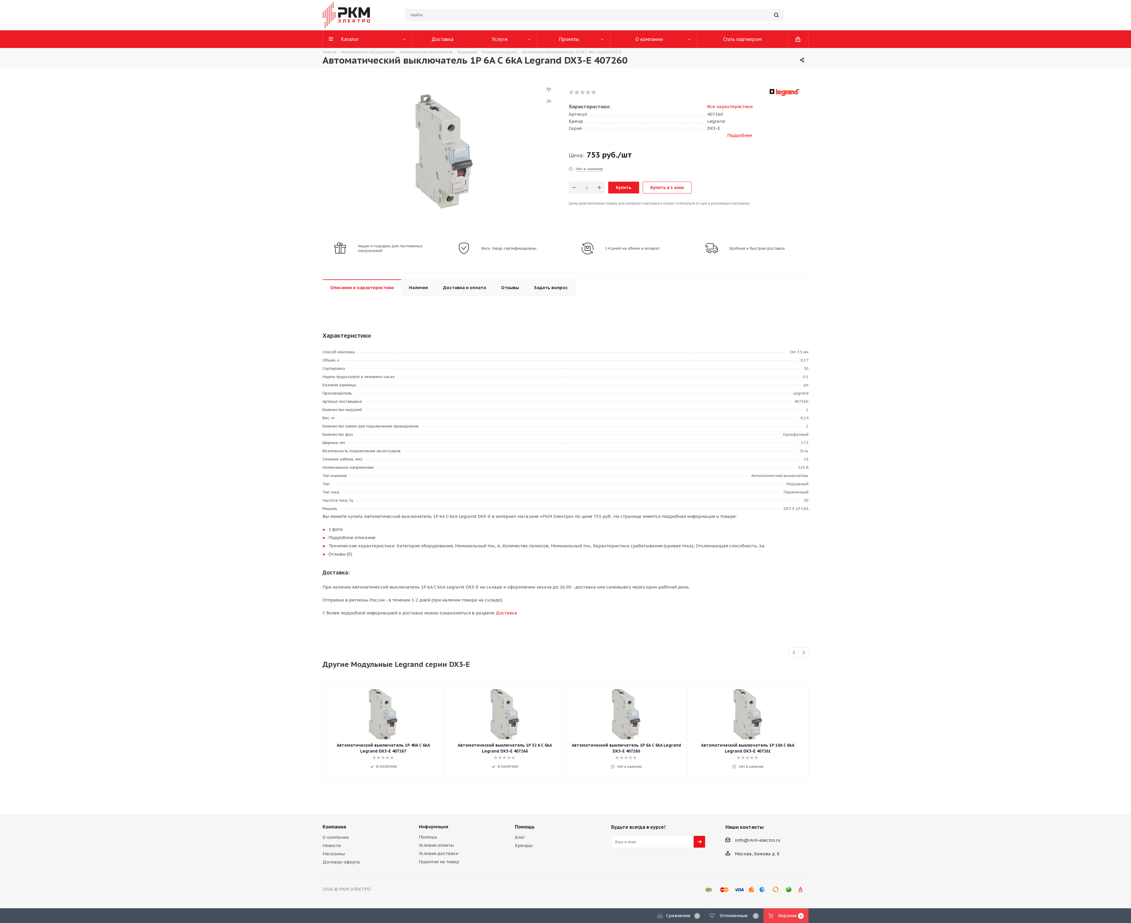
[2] (577, 92)
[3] (583, 92)
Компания (334, 827)
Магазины (334, 853)
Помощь (428, 837)
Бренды (524, 845)
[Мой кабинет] (798, 39)
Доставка (506, 613)
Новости (332, 845)
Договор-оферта (341, 862)
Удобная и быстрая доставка (757, 248)
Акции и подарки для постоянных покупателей (390, 248)
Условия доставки (438, 853)
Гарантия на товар (439, 861)
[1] (571, 92)
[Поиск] (776, 15)
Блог (520, 837)
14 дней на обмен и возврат (632, 248)
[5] (594, 92)
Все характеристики (730, 106)
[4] (588, 92)
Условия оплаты (436, 845)
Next (803, 653)
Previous (794, 653)
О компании (336, 837)
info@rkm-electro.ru (758, 840)
